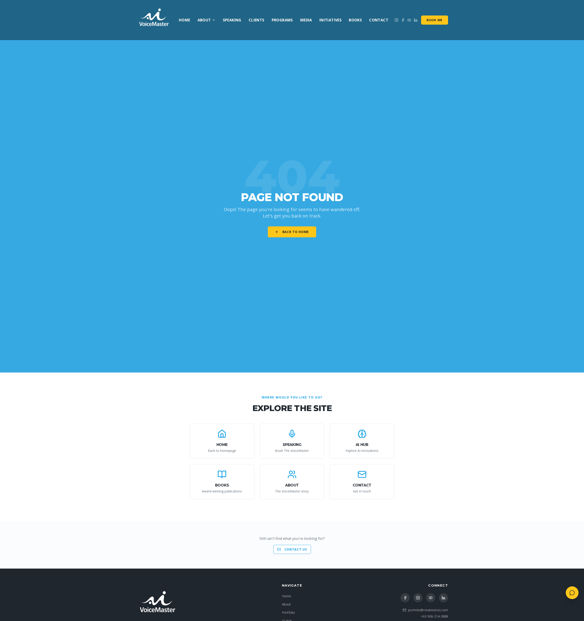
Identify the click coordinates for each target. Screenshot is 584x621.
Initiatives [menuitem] (330, 20)
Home (286, 596)
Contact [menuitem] (378, 20)
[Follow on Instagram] (396, 20)
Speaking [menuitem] (232, 20)
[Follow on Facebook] (403, 20)
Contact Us (295, 549)
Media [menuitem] (306, 20)
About (204, 20)
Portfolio (288, 612)
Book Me (435, 20)
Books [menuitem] (355, 20)
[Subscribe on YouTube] (409, 20)
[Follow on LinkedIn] (443, 597)
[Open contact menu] (572, 592)
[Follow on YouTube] (430, 597)
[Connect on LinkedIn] (415, 20)
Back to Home (295, 232)
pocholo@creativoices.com (428, 610)
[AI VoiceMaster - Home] (154, 20)
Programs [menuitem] (282, 20)
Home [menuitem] (184, 20)
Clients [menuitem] (256, 20)
